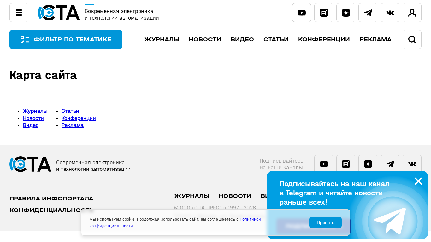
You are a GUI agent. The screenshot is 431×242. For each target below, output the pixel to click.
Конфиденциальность (51, 210)
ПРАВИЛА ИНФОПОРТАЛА (51, 198)
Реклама (375, 39)
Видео (242, 39)
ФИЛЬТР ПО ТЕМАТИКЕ (72, 39)
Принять (325, 222)
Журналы (161, 39)
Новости (205, 39)
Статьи (276, 39)
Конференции (324, 39)
